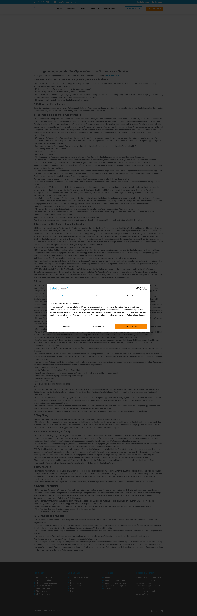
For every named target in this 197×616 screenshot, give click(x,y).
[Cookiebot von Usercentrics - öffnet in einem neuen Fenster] (137, 288)
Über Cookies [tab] (132, 296)
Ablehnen (66, 326)
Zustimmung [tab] (64, 296)
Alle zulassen (131, 326)
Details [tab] (98, 296)
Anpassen (97, 326)
